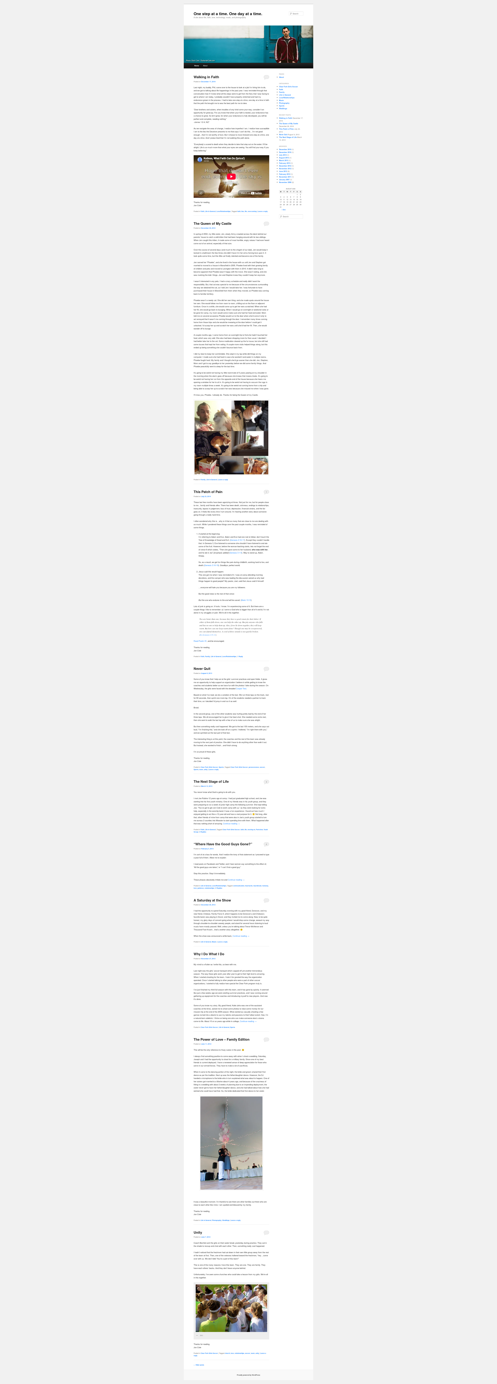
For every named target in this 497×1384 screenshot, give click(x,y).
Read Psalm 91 (200, 641)
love (195, 888)
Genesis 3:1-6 (236, 552)
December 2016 (285, 152)
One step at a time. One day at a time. (228, 13)
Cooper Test (241, 688)
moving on (251, 829)
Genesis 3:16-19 (211, 565)
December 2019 (285, 149)
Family (203, 479)
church (227, 1353)
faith (239, 211)
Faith (202, 211)
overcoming (252, 211)
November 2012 (285, 168)
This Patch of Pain (208, 491)
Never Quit (202, 668)
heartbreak (257, 886)
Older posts (199, 1365)
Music (214, 942)
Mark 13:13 (246, 600)
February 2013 (284, 163)
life (246, 211)
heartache (249, 886)
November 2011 (285, 177)
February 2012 (284, 174)
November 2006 (285, 182)
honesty (265, 886)
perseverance (254, 767)
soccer (262, 767)
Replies (202, 832)
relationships (209, 888)
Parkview (259, 829)
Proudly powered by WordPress (248, 1375)
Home (196, 65)
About (205, 65)
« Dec (284, 209)
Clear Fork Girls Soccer (209, 767)
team (201, 769)
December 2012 (285, 166)
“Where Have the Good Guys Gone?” (223, 844)
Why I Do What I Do (209, 953)
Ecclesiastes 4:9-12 (208, 634)
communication (238, 886)
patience (201, 888)
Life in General (210, 211)
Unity (198, 1232)
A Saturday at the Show (212, 900)
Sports (221, 767)
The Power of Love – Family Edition (222, 1039)
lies (242, 211)
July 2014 (283, 155)
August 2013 (284, 157)
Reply (240, 656)
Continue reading (231, 823)
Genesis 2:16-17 (237, 540)
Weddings (225, 1220)
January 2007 (284, 179)
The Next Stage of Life (211, 781)
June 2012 (283, 171)
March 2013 (283, 160)
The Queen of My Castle (212, 223)
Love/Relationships (223, 211)
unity (205, 769)
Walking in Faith (206, 76)
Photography (216, 1220)
